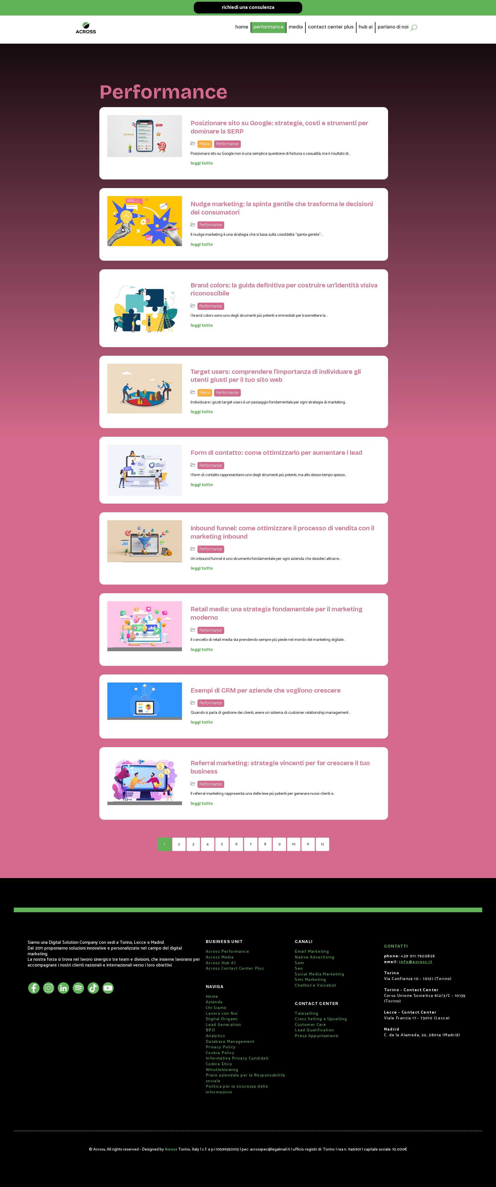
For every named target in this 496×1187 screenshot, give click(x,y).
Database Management (230, 1042)
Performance (227, 144)
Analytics (215, 1036)
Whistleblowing (222, 1070)
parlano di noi (393, 27)
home (241, 27)
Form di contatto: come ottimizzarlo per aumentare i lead (276, 453)
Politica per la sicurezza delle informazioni (237, 1089)
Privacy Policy (221, 1047)
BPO (210, 1030)
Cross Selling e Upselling (321, 1019)
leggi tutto (202, 163)
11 (308, 844)
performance (268, 27)
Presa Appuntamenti (316, 1036)
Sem (299, 963)
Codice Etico (219, 1064)
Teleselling (306, 1013)
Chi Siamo (216, 1008)
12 (322, 844)
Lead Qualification (314, 1030)
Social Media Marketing (319, 974)
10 (293, 844)
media (296, 27)
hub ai (366, 27)
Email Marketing (312, 951)
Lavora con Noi (222, 1013)
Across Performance (227, 951)
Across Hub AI (221, 963)
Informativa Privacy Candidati (237, 1058)
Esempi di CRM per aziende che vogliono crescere (266, 690)
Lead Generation (223, 1025)
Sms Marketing (310, 980)
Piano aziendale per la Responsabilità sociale (245, 1078)
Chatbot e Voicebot (315, 985)
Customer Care (310, 1025)
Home (212, 996)
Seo (299, 968)
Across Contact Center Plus (235, 968)
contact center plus (331, 27)
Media (204, 144)
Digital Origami (222, 1019)
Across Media (220, 957)
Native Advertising (314, 957)
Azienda (214, 1002)
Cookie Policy (220, 1053)
